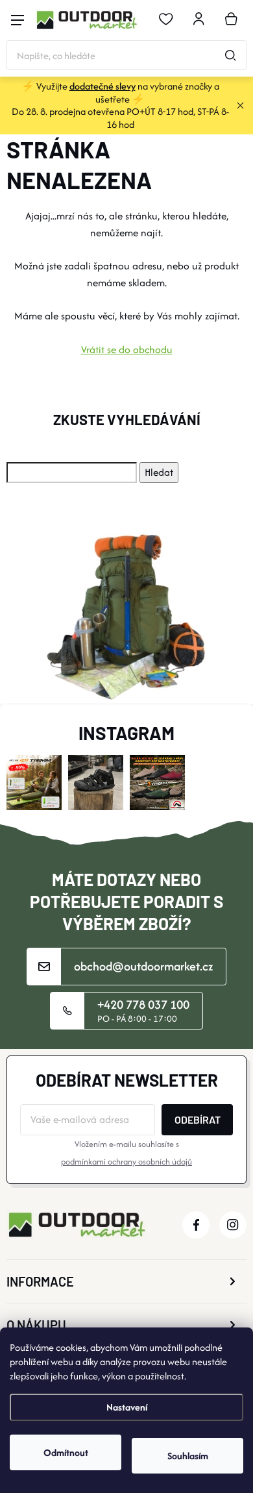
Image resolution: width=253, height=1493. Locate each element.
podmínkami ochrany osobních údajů (126, 1161)
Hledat (230, 55)
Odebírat (198, 1119)
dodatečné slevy (102, 86)
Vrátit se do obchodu (127, 349)
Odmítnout (65, 1452)
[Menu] (17, 20)
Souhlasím (187, 1455)
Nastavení (126, 1407)
